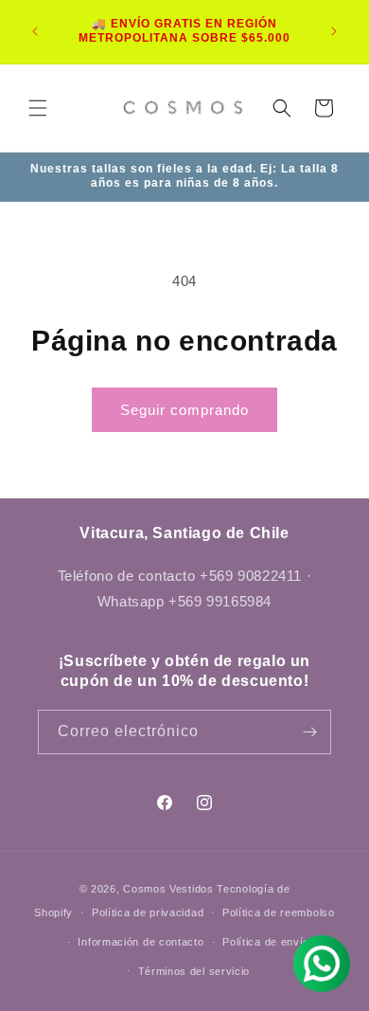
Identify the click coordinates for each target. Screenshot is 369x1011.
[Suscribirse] (309, 732)
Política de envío (265, 942)
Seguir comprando (184, 410)
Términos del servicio (194, 971)
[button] (38, 108)
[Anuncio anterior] (35, 31)
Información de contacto (140, 942)
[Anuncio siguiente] (334, 31)
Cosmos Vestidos (168, 888)
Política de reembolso (278, 912)
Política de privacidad (147, 912)
